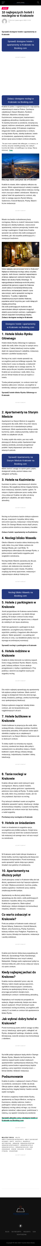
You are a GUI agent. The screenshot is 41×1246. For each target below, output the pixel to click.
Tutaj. (11, 150)
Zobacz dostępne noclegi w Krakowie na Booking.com (20, 100)
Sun (34, 1232)
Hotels (19, 1141)
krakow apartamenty (11, 1145)
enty (12, 1141)
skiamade (6, 1149)
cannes (5, 1141)
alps (18, 1137)
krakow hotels (8, 1147)
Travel (5, 1151)
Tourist (29, 1149)
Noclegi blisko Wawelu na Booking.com (20, 594)
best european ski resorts (13, 1139)
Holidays (27, 1232)
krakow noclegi (22, 1147)
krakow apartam (27, 1143)
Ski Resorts (16, 1232)
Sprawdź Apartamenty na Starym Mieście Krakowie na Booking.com (20, 460)
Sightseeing (22, 1234)
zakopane (14, 1151)
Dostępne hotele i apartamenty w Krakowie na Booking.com (20, 325)
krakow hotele (27, 1145)
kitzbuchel (7, 1143)
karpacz (27, 1141)
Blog (7, 1232)
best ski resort (32, 1139)
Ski (32, 1147)
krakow (16, 1143)
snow (14, 1149)
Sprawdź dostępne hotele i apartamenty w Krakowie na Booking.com (20, 44)
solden (21, 1149)
